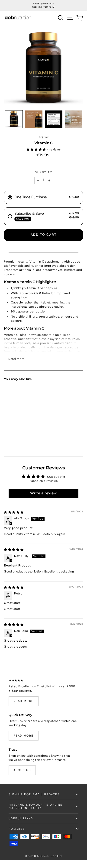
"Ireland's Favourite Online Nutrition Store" (36, 806)
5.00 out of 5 (56, 477)
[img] (13, 512)
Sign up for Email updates (34, 794)
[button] (14, 119)
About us (22, 770)
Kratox (44, 137)
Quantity (43, 172)
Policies (17, 829)
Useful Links (21, 818)
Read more (16, 359)
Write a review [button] (43, 493)
